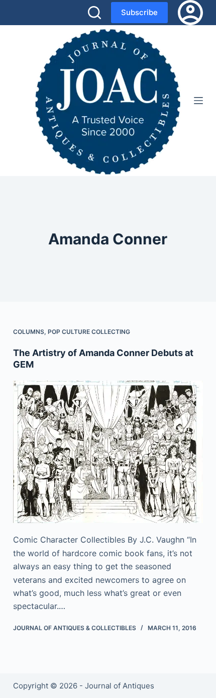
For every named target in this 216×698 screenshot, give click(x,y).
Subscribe (139, 12)
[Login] (190, 12)
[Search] (94, 12)
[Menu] (198, 100)
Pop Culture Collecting (89, 331)
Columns (28, 331)
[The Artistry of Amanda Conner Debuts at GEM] (108, 452)
